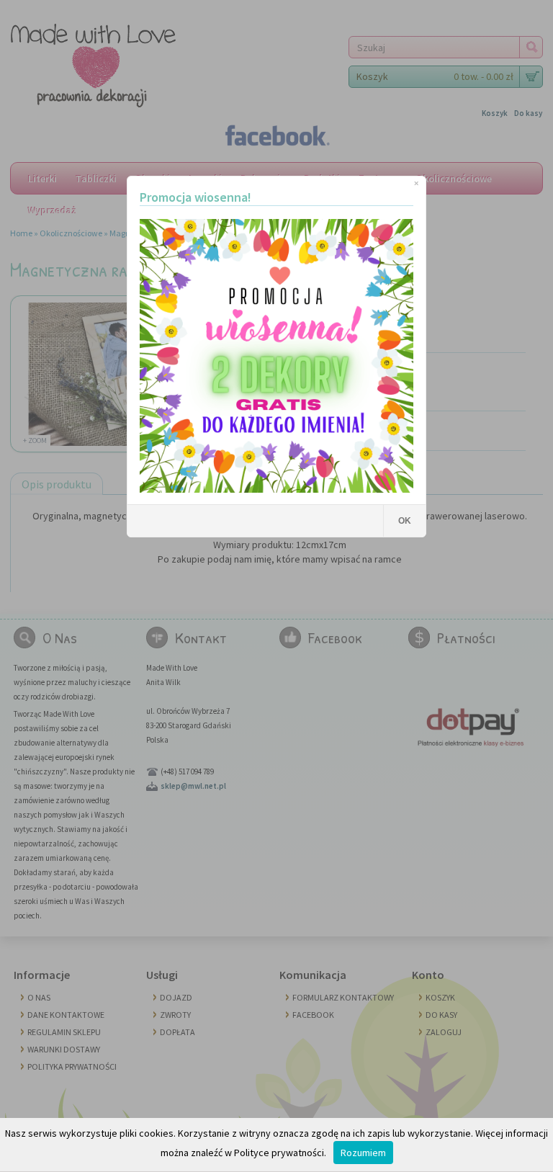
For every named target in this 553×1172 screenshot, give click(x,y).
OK (404, 521)
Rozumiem (363, 1152)
